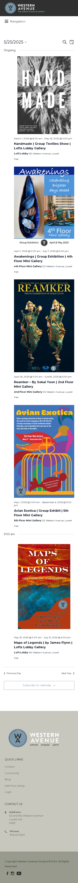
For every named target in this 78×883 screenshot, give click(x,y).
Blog (8, 779)
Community (12, 773)
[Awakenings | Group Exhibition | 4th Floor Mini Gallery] (44, 207)
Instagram (12, 873)
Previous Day (14, 673)
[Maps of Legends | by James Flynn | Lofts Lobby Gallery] (44, 586)
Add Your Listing (14, 785)
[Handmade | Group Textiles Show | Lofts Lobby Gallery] (44, 95)
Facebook (7, 873)
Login (8, 791)
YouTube (19, 873)
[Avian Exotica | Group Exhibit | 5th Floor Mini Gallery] (44, 451)
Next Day (67, 673)
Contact (10, 766)
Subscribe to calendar (37, 685)
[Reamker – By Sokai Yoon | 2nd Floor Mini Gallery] (44, 325)
